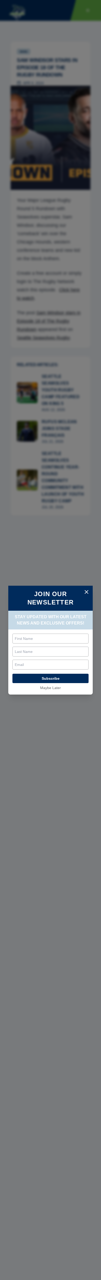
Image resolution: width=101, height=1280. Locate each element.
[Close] (86, 592)
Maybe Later (50, 688)
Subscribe (51, 678)
